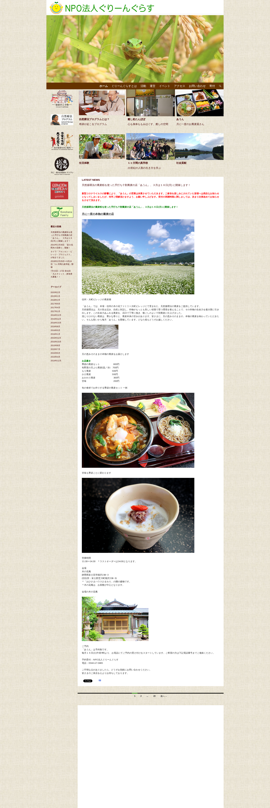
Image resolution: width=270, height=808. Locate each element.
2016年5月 (55, 330)
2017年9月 (55, 304)
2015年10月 (56, 342)
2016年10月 (56, 323)
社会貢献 (181, 162)
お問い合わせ (197, 85)
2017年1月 (55, 311)
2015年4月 (55, 357)
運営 (152, 85)
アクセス (179, 85)
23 (154, 696)
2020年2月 (55, 292)
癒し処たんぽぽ (136, 119)
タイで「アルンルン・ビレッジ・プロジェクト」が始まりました (61, 254)
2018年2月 (55, 300)
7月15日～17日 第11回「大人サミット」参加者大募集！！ (61, 274)
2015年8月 (55, 345)
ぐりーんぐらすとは (124, 85)
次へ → (164, 696)
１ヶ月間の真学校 (138, 162)
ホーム (103, 85)
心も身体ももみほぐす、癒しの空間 (148, 124)
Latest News (91, 179)
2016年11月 (56, 319)
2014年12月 (56, 360)
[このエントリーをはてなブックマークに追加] (100, 680)
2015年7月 (55, 349)
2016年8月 (55, 326)
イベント (164, 85)
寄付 (212, 85)
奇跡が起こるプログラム (93, 124)
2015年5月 (55, 353)
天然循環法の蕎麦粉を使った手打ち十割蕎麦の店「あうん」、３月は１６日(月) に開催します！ (136, 185)
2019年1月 (55, 296)
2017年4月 (55, 307)
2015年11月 (56, 338)
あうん (180, 119)
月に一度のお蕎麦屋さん (190, 124)
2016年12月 (56, 315)
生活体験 (84, 162)
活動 (143, 85)
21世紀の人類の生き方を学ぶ (144, 168)
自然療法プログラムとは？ (94, 119)
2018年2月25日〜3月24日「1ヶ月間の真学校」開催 (62, 264)
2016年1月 (55, 334)
